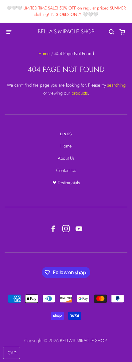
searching (116, 85)
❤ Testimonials (66, 182)
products (80, 93)
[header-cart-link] (122, 32)
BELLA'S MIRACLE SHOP (66, 31)
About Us (66, 158)
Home (44, 53)
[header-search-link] (111, 32)
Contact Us (66, 170)
